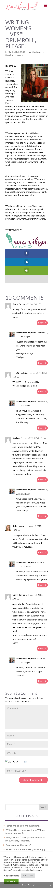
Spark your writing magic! (18, 845)
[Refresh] (25, 761)
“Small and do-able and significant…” (23, 825)
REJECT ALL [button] (28, 875)
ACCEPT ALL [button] (11, 881)
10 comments (17, 55)
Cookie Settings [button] (11, 875)
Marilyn (11, 52)
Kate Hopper (18, 526)
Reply (41, 322)
